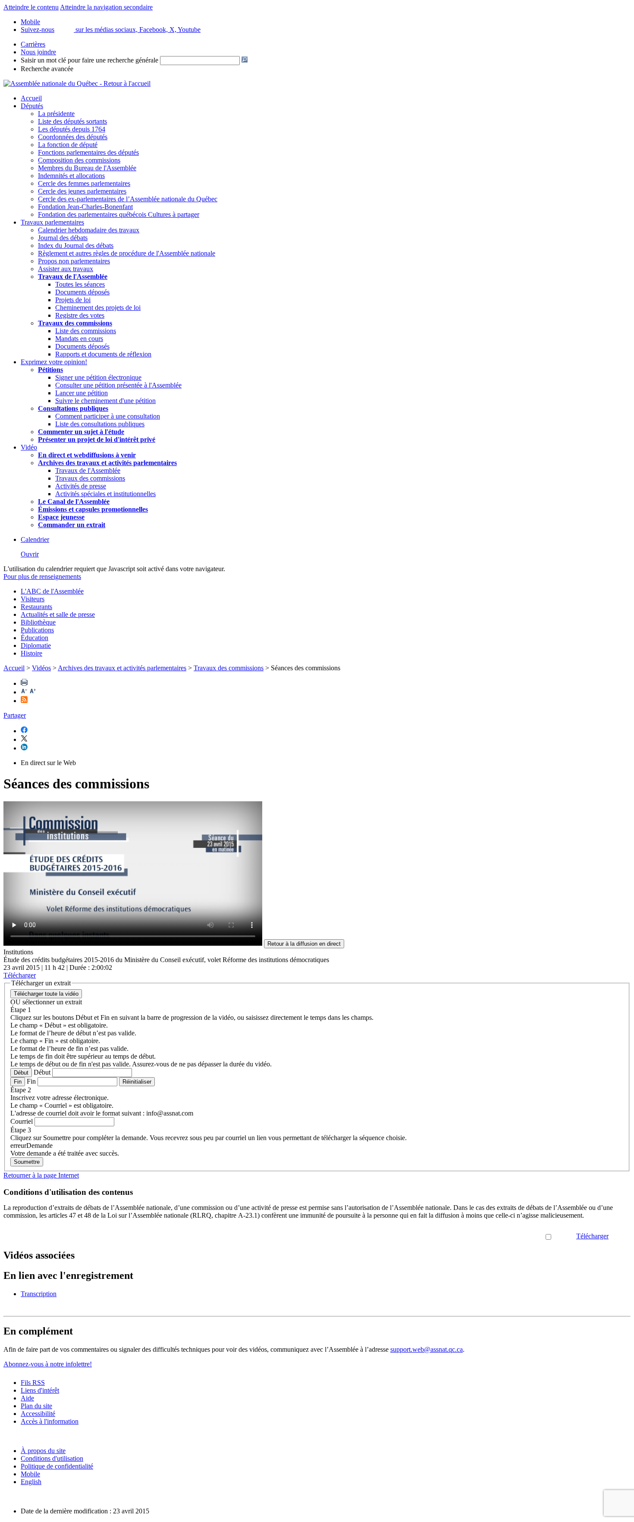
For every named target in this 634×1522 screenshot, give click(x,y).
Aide (27, 1398)
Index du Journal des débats (75, 245)
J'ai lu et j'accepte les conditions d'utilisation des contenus (466, 1236)
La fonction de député (67, 144)
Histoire (31, 653)
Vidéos (41, 668)
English (31, 1481)
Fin (18, 1081)
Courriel (21, 1121)
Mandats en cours (79, 338)
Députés (32, 105)
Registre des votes (79, 315)
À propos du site (43, 1450)
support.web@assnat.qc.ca (426, 1349)
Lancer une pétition (81, 393)
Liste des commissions (85, 330)
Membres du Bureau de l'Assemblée (87, 168)
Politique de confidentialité (57, 1466)
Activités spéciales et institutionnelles (105, 493)
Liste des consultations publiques (99, 424)
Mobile (30, 1474)
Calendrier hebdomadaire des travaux (88, 230)
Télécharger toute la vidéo (46, 994)
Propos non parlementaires (74, 261)
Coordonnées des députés (72, 137)
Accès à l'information (49, 1421)
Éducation (34, 637)
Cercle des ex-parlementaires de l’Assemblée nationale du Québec (127, 199)
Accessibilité (38, 1413)
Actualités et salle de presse (58, 614)
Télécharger (592, 1236)
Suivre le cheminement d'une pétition (105, 400)
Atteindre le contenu (31, 7)
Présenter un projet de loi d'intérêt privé (96, 439)
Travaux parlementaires (52, 222)
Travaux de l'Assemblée (72, 276)
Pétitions (50, 369)
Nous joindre (38, 52)
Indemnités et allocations (71, 175)
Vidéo (29, 447)
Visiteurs (32, 599)
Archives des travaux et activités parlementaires (122, 668)
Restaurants (36, 606)
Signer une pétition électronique (98, 377)
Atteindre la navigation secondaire (106, 7)
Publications (37, 630)
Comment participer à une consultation (107, 416)
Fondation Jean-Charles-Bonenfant (85, 206)
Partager (14, 715)
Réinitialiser (136, 1081)
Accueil (31, 98)
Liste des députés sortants (72, 121)
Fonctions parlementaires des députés (88, 152)
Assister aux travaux (65, 268)
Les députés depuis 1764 (71, 129)
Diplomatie (36, 645)
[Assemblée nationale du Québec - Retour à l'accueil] (77, 83)
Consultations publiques (73, 408)
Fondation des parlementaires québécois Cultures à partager (118, 214)
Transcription (38, 1293)
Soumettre (27, 1162)
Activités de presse (80, 486)
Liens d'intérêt (40, 1390)
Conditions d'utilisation (52, 1458)
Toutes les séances (80, 284)
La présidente (56, 113)
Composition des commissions (79, 160)
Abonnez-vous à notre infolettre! (47, 1364)
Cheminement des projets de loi (98, 307)
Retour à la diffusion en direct (304, 944)
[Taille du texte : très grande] (32, 692)
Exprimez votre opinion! (54, 362)
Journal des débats (63, 237)
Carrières (33, 44)
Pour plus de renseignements (42, 576)
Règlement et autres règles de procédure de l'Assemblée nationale (126, 253)
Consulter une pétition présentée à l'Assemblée (118, 385)
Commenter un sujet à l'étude (81, 431)
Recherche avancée (47, 68)
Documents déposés (82, 292)
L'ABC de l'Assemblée (52, 591)
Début (21, 1072)
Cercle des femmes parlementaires (84, 183)
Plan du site (36, 1405)
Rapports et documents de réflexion (103, 354)
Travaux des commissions (75, 323)
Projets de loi (73, 299)
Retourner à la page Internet (41, 1175)
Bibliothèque (38, 622)
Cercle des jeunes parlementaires (82, 191)
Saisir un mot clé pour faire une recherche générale (89, 60)
